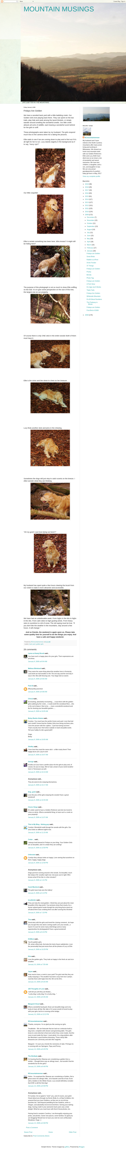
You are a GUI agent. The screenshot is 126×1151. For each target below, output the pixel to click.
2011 (87, 208)
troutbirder (32, 900)
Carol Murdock (33, 887)
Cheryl (30, 699)
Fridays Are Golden (93, 293)
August (89, 229)
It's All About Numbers (94, 299)
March (89, 245)
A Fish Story (91, 284)
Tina (29, 919)
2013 (87, 202)
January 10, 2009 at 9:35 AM (38, 997)
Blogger (81, 1147)
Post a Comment (32, 1127)
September (91, 226)
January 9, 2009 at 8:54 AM (37, 661)
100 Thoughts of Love (36, 989)
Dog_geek (32, 792)
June (89, 235)
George (31, 761)
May (88, 238)
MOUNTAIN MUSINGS (59, 9)
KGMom (31, 939)
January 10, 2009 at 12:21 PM (38, 1014)
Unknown (31, 854)
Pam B (30, 686)
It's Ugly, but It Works (94, 287)
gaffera (67, 1147)
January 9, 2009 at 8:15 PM (37, 932)
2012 (87, 205)
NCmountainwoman (35, 1021)
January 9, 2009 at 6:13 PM (37, 893)
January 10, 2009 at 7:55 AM (38, 964)
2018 (87, 187)
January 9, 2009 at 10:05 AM (38, 711)
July (88, 232)
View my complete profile (91, 176)
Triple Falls (90, 290)
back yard (32, 644)
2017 (87, 190)
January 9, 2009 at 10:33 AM (38, 800)
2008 (87, 315)
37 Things (90, 266)
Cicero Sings (33, 807)
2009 (87, 214)
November (91, 220)
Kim (29, 956)
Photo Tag (90, 278)
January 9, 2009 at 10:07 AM (38, 755)
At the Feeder (91, 263)
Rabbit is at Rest (92, 259)
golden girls (39, 644)
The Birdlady (33, 1056)
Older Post (72, 1132)
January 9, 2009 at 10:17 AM (38, 785)
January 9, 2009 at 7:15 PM (37, 912)
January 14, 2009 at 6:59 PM (38, 1123)
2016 (87, 193)
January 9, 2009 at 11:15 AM (38, 832)
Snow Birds (91, 256)
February (90, 248)
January (90, 251)
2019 (87, 184)
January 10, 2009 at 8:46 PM (38, 1066)
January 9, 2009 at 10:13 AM (38, 772)
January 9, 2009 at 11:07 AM (38, 817)
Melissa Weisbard (34, 668)
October (90, 223)
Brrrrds (89, 275)
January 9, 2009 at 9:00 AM (37, 679)
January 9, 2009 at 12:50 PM (38, 848)
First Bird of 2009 (93, 310)
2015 (87, 196)
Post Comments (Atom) (41, 1136)
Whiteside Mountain (94, 296)
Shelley (31, 746)
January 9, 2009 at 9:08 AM (37, 692)
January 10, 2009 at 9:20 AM (38, 982)
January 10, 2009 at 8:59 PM (38, 1086)
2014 (87, 199)
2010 (87, 211)
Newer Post (28, 1132)
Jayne (30, 971)
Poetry (89, 272)
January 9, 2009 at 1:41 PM (37, 880)
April (89, 241)
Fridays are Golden (93, 253)
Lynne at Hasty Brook (36, 653)
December (91, 217)
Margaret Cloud (34, 1004)
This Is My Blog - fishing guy (38, 824)
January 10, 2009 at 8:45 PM (38, 1049)
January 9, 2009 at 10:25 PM (38, 949)
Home (51, 1132)
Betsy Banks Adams (35, 718)
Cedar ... (31, 839)
